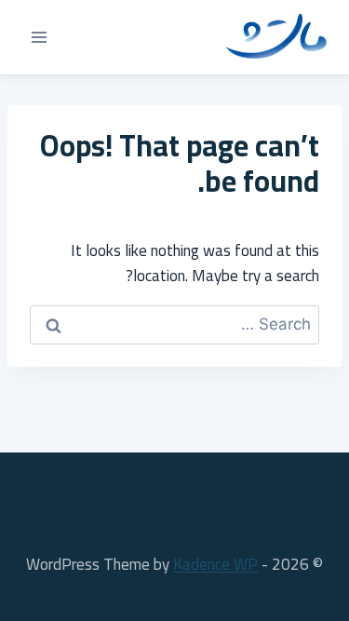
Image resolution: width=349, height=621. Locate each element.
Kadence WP (215, 564)
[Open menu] (39, 36)
